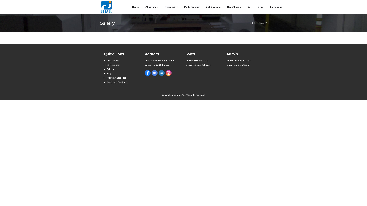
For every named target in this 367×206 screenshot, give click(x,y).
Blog (260, 7)
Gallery (110, 69)
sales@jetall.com (201, 65)
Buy (249, 7)
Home (135, 7)
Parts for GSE (191, 7)
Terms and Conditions (117, 82)
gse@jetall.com (241, 65)
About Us (150, 7)
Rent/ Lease (234, 7)
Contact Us (276, 7)
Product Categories (116, 77)
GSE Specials (213, 7)
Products (170, 7)
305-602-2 (200, 60)
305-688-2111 (243, 60)
